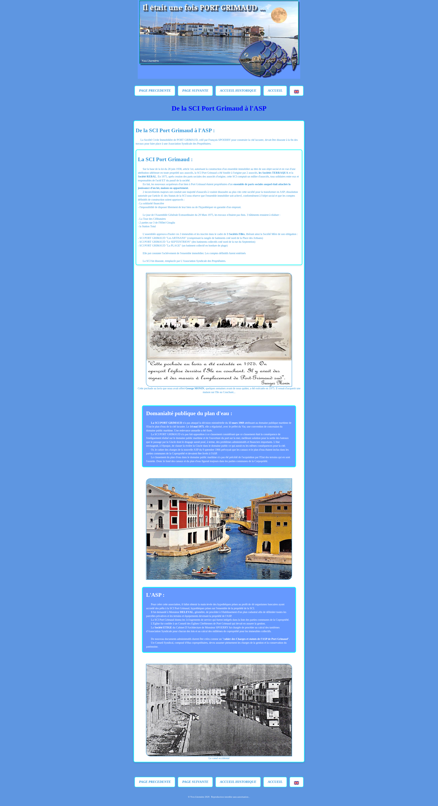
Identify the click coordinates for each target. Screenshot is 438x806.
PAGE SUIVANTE (195, 90)
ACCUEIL (275, 90)
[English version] (296, 91)
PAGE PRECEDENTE (155, 90)
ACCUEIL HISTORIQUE (238, 90)
